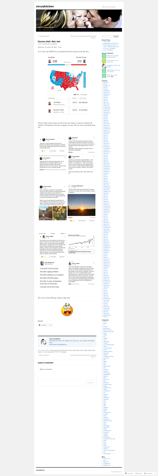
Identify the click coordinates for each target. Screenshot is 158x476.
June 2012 (105, 270)
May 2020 (105, 118)
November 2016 (106, 188)
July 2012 (105, 269)
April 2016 (105, 199)
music (104, 402)
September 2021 (106, 94)
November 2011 (106, 282)
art (103, 325)
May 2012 (105, 272)
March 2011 (106, 295)
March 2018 (106, 161)
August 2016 (106, 193)
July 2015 (105, 214)
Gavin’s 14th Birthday (108, 50)
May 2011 (105, 292)
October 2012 (106, 264)
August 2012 (106, 267)
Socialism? (105, 433)
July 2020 (105, 115)
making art (105, 394)
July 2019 (105, 135)
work (104, 452)
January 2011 (106, 297)
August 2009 (106, 308)
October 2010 (106, 300)
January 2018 (106, 165)
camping (105, 335)
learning (105, 389)
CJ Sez (104, 339)
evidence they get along (108, 356)
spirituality (105, 435)
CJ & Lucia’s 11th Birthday (109, 48)
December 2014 (106, 226)
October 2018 (106, 150)
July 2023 (105, 84)
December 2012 (106, 262)
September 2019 (106, 132)
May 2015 (105, 217)
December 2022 (106, 85)
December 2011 (106, 280)
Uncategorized (106, 447)
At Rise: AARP (106, 41)
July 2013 (105, 254)
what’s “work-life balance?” (109, 450)
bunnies (105, 333)
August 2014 (106, 232)
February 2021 (106, 104)
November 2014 (106, 227)
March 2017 (106, 181)
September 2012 (106, 265)
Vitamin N (105, 448)
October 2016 (106, 189)
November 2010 (106, 298)
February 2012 (106, 277)
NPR (104, 405)
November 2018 (106, 148)
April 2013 (105, 257)
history (70, 350)
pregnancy (105, 417)
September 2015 (106, 211)
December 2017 (106, 166)
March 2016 (106, 201)
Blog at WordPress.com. (116, 471)
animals (105, 323)
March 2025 (106, 82)
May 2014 (105, 237)
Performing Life (106, 412)
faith (104, 359)
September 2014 (106, 231)
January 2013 (106, 260)
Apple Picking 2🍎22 (112, 75)
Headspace (105, 376)
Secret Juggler (106, 425)
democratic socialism (107, 351)
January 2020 (106, 125)
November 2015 (106, 207)
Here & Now (106, 379)
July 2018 (105, 155)
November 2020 (106, 109)
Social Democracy (107, 430)
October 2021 (106, 92)
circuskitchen (45, 6)
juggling (105, 386)
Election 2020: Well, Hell (49, 41)
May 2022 (105, 89)
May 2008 (105, 311)
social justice (106, 432)
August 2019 (106, 133)
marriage (105, 396)
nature (104, 404)
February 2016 (106, 203)
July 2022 (105, 87)
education (105, 354)
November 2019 (106, 128)
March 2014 (106, 240)
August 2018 (106, 153)
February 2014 (106, 242)
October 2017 (106, 170)
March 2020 (106, 122)
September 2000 (106, 315)
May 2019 (105, 138)
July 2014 (105, 234)
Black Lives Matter (107, 330)
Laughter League (107, 387)
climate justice (106, 341)
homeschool (106, 382)
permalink (63, 352)
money (81, 350)
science (104, 424)
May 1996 (105, 316)
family (104, 363)
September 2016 (106, 191)
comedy (105, 346)
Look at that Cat (106, 391)
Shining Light (106, 427)
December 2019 (106, 127)
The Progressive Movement (109, 438)
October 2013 (106, 249)
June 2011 (105, 290)
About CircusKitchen (48, 30)
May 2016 (105, 198)
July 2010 (105, 303)
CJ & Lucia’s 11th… (112, 61)
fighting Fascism (64, 350)
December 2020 (106, 107)
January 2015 (106, 224)
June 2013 (105, 255)
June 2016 (105, 196)
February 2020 (106, 123)
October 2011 (106, 283)
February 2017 (106, 183)
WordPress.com (106, 465)
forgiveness (105, 369)
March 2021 (106, 102)
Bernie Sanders (106, 328)
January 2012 (106, 278)
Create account (106, 458)
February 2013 (106, 259)
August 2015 (106, 212)
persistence (105, 414)
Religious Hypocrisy (107, 420)
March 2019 (106, 142)
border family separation (108, 331)
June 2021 (105, 97)
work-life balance (107, 453)
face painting (106, 358)
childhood (105, 338)
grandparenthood (107, 374)
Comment (90, 382)
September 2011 (106, 285)
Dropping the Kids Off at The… (113, 56)
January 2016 (106, 204)
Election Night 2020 (43, 36)
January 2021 (106, 105)
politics (85, 350)
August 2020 (106, 113)
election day (51, 352)
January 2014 (106, 244)
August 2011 (106, 287)
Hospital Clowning (107, 384)
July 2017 (105, 174)
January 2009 (106, 310)
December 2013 (106, 245)
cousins (105, 349)
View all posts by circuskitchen (58, 344)
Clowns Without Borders (108, 344)
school (104, 422)
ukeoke (104, 443)
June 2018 (105, 156)
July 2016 (105, 194)
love (104, 392)
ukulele (104, 445)
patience (105, 410)
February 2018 (106, 163)
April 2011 (105, 293)
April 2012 (105, 273)
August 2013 (106, 252)
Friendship (105, 371)
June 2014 (105, 236)
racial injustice (91, 350)
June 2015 (105, 216)
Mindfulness (106, 399)
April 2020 (105, 120)
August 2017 (106, 173)
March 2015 (106, 221)
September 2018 (106, 151)
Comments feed (106, 463)
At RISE (105, 326)
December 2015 (106, 206)
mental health (76, 350)
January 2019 (106, 145)
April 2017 (105, 179)
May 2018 (105, 158)
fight (104, 364)
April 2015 (105, 219)
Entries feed (105, 462)
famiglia (105, 361)
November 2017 (106, 168)
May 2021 (105, 99)
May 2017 (105, 178)
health (104, 377)
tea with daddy (106, 437)
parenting (105, 409)
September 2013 (106, 250)
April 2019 (105, 140)
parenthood (105, 407)
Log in (104, 460)
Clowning (105, 343)
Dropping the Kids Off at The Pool (110, 43)
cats (104, 336)
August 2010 (106, 302)
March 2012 (106, 275)
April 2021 (105, 100)
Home (39, 30)
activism (105, 321)
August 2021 (106, 95)
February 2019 (106, 143)
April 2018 (105, 160)
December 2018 (106, 146)
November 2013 (106, 247)
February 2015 (106, 222)
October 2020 (106, 110)
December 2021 (106, 90)
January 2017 (106, 184)
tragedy (40, 352)
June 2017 (105, 176)
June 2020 (105, 117)
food (104, 368)
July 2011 (105, 288)
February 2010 (106, 306)
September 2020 (106, 112)
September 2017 (106, 171)
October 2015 (106, 209)
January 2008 (106, 313)
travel (104, 442)
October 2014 (106, 229)
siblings (105, 429)
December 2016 (106, 186)
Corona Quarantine (55, 350)
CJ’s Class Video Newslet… (113, 70)
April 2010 (105, 305)
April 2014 (105, 239)
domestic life (106, 353)
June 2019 (105, 137)
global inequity (106, 372)
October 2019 (106, 130)
